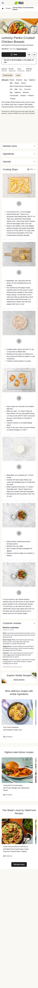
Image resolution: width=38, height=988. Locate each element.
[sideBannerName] (19, 129)
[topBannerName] (19, 14)
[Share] (34, 55)
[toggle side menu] (2, 3)
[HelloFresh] (19, 2)
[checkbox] (2, 49)
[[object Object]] (29, 55)
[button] (19, 153)
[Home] (3, 8)
